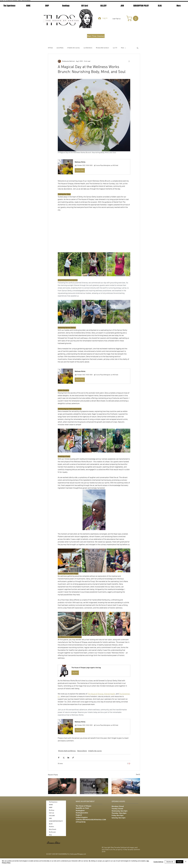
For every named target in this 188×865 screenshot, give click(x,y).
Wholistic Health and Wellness (67, 751)
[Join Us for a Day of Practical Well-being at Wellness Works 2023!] (94, 786)
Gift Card (51, 813)
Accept (179, 862)
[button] (133, 18)
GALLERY (52, 815)
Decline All (169, 862)
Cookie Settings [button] (158, 862)
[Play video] (94, 509)
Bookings (51, 810)
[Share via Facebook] (59, 757)
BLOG (50, 824)
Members (51, 826)
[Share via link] (73, 757)
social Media (60, 48)
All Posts (50, 48)
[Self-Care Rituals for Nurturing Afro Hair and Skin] (62, 786)
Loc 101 (115, 48)
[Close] (185, 861)
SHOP (50, 807)
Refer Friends (52, 829)
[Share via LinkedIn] (68, 757)
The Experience (53, 802)
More (122, 48)
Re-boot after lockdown (102, 48)
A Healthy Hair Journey (73, 48)
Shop (50, 835)
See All (138, 774)
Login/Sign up (116, 19)
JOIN (50, 818)
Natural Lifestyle (82, 751)
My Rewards (52, 832)
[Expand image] (70, 264)
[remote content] (94, 230)
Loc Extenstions (88, 48)
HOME (51, 804)
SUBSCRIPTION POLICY (56, 821)
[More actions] (129, 61)
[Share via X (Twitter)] (63, 757)
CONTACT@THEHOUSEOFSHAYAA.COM (91, 820)
